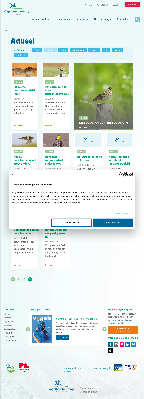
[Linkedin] (127, 344)
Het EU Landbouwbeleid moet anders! (25, 160)
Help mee (81, 19)
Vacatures (8, 325)
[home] (16, 9)
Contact (121, 19)
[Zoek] (137, 19)
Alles (37, 50)
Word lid (63, 338)
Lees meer (18, 126)
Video (118, 50)
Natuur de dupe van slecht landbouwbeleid (119, 160)
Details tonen (121, 213)
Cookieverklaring (100, 368)
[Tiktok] (110, 350)
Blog (63, 50)
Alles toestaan (113, 222)
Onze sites (69, 368)
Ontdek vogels (39, 19)
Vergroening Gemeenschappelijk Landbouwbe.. (26, 230)
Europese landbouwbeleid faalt (24, 90)
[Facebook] (110, 344)
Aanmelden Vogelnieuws (123, 330)
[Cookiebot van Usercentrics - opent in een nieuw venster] (121, 174)
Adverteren (9, 336)
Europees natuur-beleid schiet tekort (54, 160)
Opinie (94, 50)
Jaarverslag (9, 329)
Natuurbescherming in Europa (89, 158)
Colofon (67, 372)
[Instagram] (122, 344)
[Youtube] (116, 344)
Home (6, 30)
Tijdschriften (10, 333)
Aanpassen (70, 222)
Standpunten (10, 340)
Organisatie (9, 321)
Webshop (116, 5)
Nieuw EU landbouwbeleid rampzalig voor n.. (56, 231)
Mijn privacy (83, 368)
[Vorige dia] (28, 338)
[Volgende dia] (104, 338)
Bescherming (101, 19)
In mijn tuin (61, 19)
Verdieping (78, 50)
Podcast (21, 55)
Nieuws (50, 50)
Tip (106, 50)
